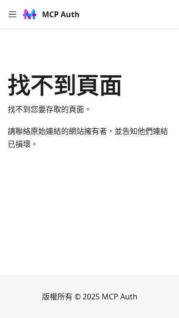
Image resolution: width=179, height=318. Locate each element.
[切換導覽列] (12, 14)
